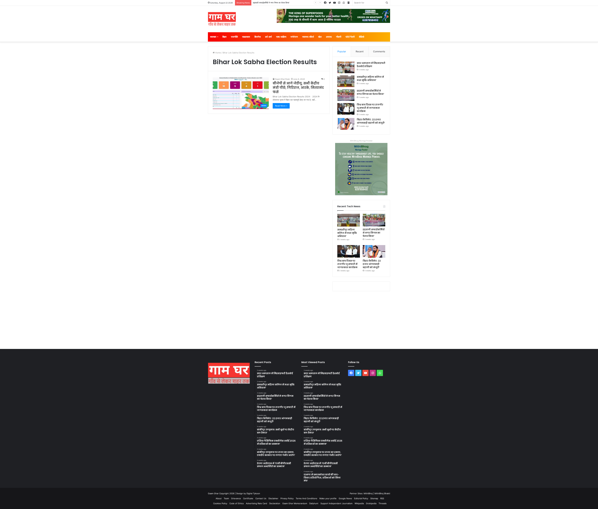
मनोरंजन (294, 36)
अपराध (329, 36)
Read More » (281, 105)
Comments (379, 51)
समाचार (213, 36)
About (219, 498)
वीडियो (361, 36)
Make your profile (328, 498)
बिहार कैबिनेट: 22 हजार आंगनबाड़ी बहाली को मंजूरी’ (371, 121)
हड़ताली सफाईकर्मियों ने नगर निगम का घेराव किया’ (271, 2)
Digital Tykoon (253, 493)
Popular (341, 51)
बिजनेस (257, 36)
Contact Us (260, 498)
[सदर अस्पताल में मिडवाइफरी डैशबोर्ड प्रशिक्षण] (345, 67)
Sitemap (374, 498)
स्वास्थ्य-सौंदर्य (308, 36)
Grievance (236, 498)
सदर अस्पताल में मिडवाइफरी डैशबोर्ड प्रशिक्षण (371, 65)
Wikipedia (359, 503)
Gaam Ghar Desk (282, 79)
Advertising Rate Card (256, 503)
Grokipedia (371, 503)
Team (226, 498)
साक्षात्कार (246, 36)
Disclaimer (273, 498)
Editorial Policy (361, 498)
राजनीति (234, 36)
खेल (320, 36)
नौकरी (338, 36)
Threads (383, 503)
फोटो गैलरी (350, 36)
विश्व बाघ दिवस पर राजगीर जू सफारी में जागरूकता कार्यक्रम (370, 108)
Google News (345, 498)
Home (218, 52)
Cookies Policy (220, 503)
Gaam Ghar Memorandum (294, 503)
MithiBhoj (368, 493)
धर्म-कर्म (268, 36)
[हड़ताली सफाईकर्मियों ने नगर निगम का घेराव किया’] (345, 95)
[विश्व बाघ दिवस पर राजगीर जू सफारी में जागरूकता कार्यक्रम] (345, 109)
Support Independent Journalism (336, 503)
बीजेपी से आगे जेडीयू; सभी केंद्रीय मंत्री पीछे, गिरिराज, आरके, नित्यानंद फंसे (298, 87)
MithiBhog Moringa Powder (361, 141)
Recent (359, 51)
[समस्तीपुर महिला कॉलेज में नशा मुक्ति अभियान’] (345, 81)
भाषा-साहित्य (281, 36)
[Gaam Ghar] (222, 19)
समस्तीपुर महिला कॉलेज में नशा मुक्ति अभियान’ (370, 78)
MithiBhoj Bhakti (382, 493)
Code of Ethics (236, 503)
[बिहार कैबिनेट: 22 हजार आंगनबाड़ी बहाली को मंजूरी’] (345, 124)
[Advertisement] (299, 319)
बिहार (224, 36)
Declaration (274, 503)
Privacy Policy (287, 498)
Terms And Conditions (306, 498)
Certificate (248, 498)
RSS (382, 498)
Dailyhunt (313, 503)
